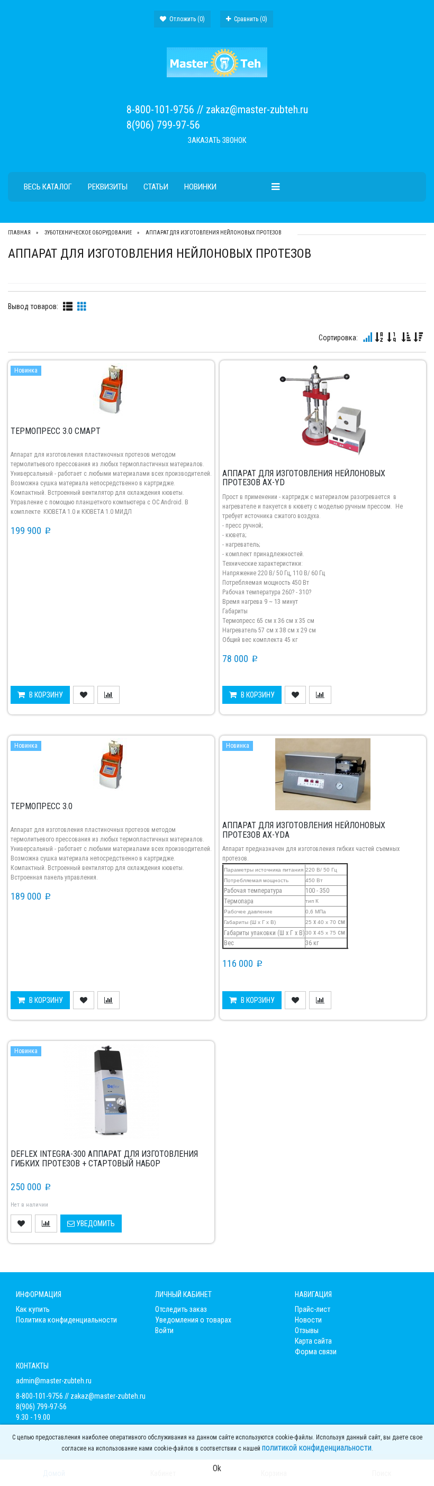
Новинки (200, 187)
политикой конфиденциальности (317, 1448)
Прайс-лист (312, 1309)
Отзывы (307, 1330)
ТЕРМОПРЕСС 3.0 (42, 806)
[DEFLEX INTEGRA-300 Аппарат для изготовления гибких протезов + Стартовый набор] (111, 1090)
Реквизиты (108, 187)
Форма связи (316, 1351)
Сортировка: (338, 337)
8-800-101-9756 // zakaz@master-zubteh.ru (217, 109)
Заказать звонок (217, 140)
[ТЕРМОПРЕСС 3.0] (111, 764)
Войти (164, 1330)
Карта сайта (313, 1341)
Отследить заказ (181, 1309)
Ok (217, 1468)
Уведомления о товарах (193, 1320)
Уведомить (95, 1223)
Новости (308, 1320)
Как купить (33, 1309)
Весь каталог (48, 187)
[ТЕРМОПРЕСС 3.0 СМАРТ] (111, 388)
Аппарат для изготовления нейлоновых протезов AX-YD (303, 478)
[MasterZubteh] (217, 61)
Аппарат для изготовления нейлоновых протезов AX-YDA (303, 830)
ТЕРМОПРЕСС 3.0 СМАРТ (56, 431)
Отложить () (186, 19)
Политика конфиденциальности (66, 1320)
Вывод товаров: (33, 306)
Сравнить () (249, 19)
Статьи (155, 187)
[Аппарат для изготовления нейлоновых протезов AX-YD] (322, 409)
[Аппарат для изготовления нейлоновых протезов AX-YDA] (322, 773)
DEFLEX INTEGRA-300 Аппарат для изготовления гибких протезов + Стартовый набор (104, 1158)
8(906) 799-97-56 (163, 125)
